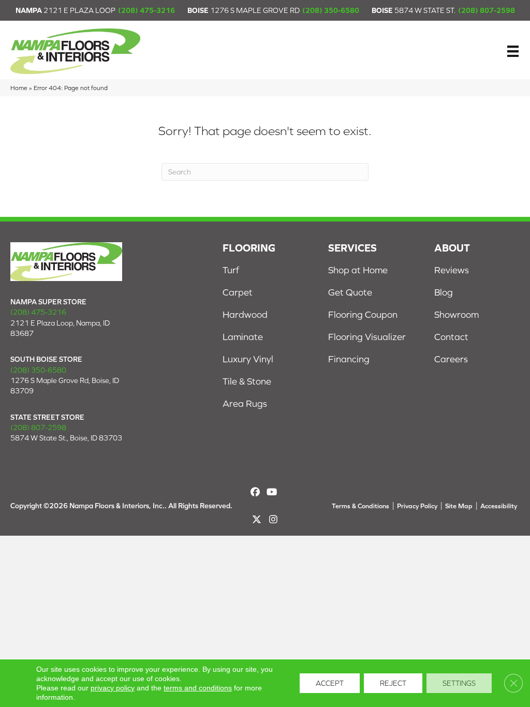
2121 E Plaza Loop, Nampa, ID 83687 (60, 328)
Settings (459, 683)
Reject (393, 683)
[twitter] (257, 519)
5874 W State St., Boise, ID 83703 (66, 438)
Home (18, 87)
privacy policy (113, 688)
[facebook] (255, 492)
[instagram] (273, 519)
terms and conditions (198, 688)
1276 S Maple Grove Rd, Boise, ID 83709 (64, 385)
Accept (330, 683)
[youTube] (271, 492)
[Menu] (513, 51)
